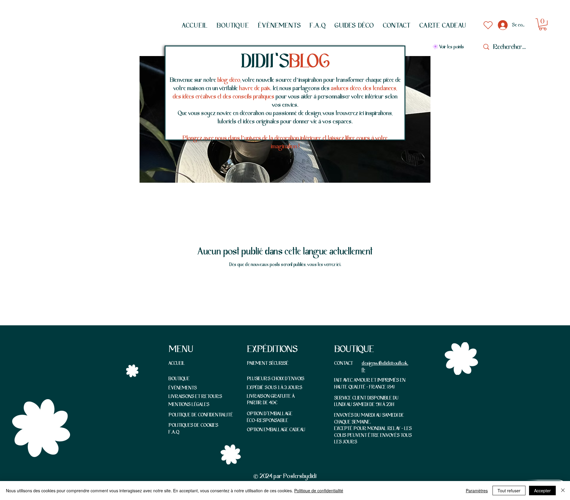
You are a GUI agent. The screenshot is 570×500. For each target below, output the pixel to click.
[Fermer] (562, 490)
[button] (232, 25)
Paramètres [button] (477, 490)
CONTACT (343, 363)
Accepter (542, 490)
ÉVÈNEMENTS (182, 388)
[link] (543, 24)
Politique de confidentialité (318, 490)
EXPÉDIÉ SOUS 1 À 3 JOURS (274, 387)
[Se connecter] (502, 25)
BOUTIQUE (179, 378)
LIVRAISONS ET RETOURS (195, 396)
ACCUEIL (176, 363)
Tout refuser (509, 490)
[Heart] (488, 25)
